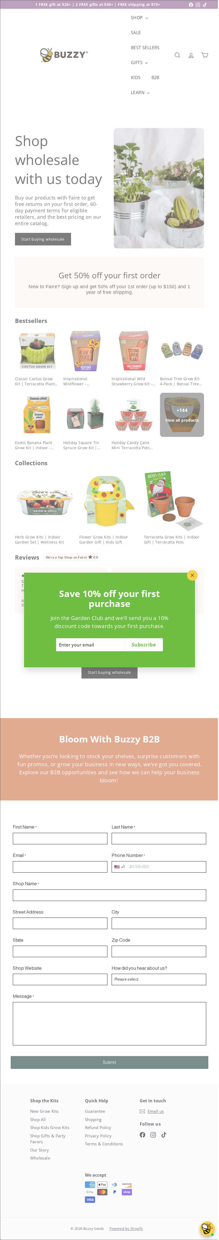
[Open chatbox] (207, 1228)
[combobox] (118, 863)
